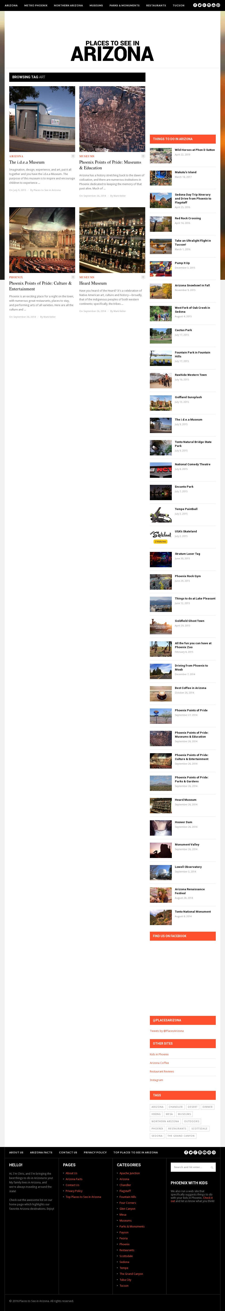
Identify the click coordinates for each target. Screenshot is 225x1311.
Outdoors (191, 1121)
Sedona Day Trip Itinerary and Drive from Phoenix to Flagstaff (193, 198)
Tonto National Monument (193, 911)
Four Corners (128, 1202)
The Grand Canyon (181, 1135)
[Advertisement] (112, 23)
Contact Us (68, 1152)
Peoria (124, 1238)
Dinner (208, 1107)
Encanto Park (184, 486)
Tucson (179, 5)
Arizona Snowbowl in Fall (192, 285)
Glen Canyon (127, 1208)
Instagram (156, 1080)
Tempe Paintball (186, 509)
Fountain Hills (128, 1197)
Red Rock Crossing (188, 218)
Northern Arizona (68, 5)
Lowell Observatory (188, 867)
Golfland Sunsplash (188, 397)
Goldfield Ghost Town (189, 621)
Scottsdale (199, 1128)
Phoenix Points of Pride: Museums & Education (110, 165)
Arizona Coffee (159, 1063)
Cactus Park (183, 330)
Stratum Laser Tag (187, 553)
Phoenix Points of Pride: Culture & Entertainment (40, 286)
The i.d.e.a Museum (27, 162)
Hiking (156, 1114)
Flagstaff (125, 1191)
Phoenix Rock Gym (188, 576)
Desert (193, 1107)
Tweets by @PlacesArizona (167, 1031)
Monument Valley (187, 844)
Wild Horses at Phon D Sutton (195, 150)
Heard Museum (93, 283)
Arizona (11, 5)
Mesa (169, 1114)
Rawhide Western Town (191, 374)
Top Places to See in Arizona (135, 1152)
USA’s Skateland (186, 531)
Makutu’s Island (185, 172)
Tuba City (125, 1279)
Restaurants (156, 5)
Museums (96, 5)
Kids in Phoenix (159, 1054)
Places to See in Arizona (47, 190)
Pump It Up (182, 263)
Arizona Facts (41, 1152)
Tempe (124, 1268)
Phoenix (16, 277)
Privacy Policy (95, 1152)
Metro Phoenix (35, 5)
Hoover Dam (183, 822)
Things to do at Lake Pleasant (195, 598)
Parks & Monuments (125, 5)
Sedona (157, 1135)
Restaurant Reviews (162, 1071)
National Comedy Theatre (192, 464)
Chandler (176, 1107)
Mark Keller (120, 195)
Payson (124, 1232)
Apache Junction (130, 1173)
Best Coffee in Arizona (190, 688)
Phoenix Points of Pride (191, 710)
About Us (16, 1152)
